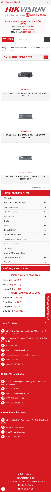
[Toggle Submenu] (45, 202)
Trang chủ (5, 48)
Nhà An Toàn (27, 485)
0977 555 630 (29, 32)
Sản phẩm (15, 48)
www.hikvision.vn (13, 355)
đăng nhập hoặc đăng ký (10, 2)
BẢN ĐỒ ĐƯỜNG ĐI (14, 364)
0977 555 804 (28, 29)
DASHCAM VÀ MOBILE (31, 48)
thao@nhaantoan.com (15, 432)
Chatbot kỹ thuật (26, 478)
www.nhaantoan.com (30, 355)
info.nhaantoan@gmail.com (17, 350)
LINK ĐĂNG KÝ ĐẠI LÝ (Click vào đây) (23, 22)
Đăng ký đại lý (26, 474)
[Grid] (46, 57)
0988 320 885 (28, 27)
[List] (42, 57)
